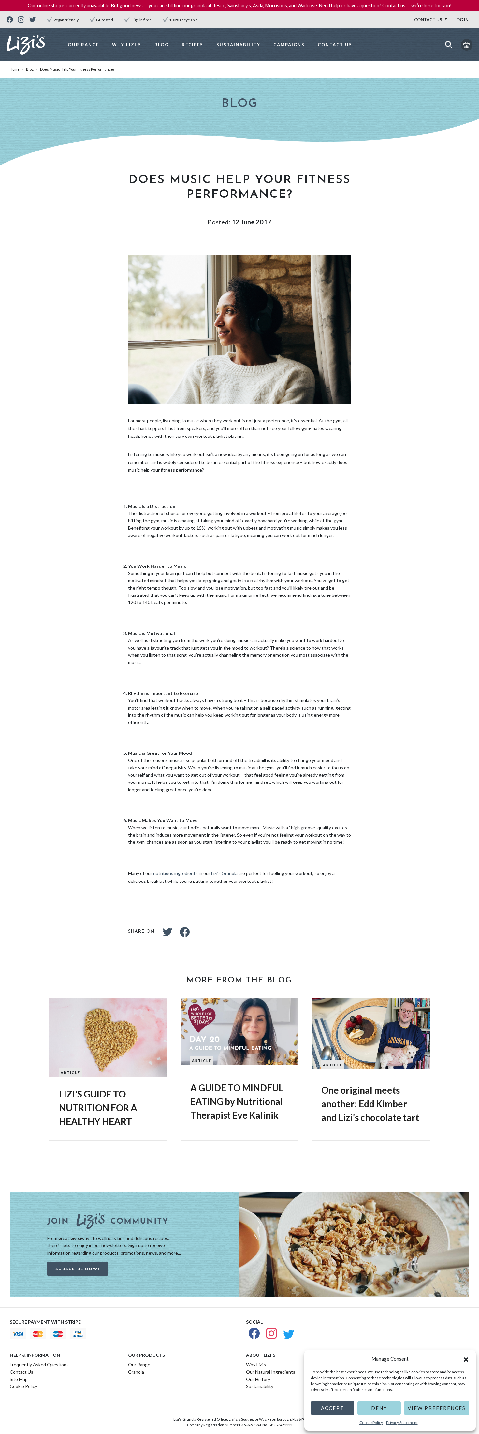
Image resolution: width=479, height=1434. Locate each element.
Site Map (19, 1379)
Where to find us (434, 30)
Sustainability (238, 44)
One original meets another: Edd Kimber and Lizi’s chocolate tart (370, 1103)
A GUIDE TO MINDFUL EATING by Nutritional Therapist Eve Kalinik (236, 1101)
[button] (466, 1358)
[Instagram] (21, 19)
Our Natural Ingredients (270, 1372)
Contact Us (335, 44)
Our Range (83, 44)
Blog (161, 44)
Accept (332, 1408)
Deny (379, 1408)
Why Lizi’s (126, 44)
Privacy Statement (402, 1422)
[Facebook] (10, 19)
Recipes (192, 44)
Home (15, 69)
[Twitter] (32, 19)
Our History (258, 1379)
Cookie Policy (371, 1422)
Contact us (428, 19)
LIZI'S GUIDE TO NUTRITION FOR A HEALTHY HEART (98, 1107)
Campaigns (289, 44)
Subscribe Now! (77, 1268)
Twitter (167, 932)
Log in (461, 19)
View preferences (437, 1408)
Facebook (185, 932)
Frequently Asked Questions (39, 1364)
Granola (136, 1372)
